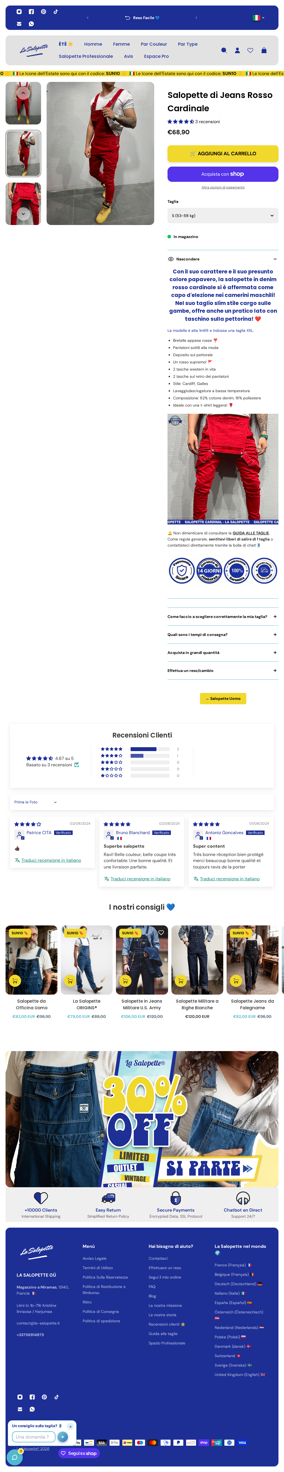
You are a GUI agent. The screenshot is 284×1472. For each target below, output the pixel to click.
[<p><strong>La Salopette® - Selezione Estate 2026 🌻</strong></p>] (161, 18)
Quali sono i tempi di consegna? (198, 634)
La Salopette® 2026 (33, 1448)
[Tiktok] (56, 12)
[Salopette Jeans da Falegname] (252, 960)
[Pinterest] (43, 12)
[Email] (19, 24)
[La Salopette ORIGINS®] (87, 960)
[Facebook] (31, 12)
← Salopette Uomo (223, 698)
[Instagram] (19, 12)
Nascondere (187, 259)
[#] (142, 1119)
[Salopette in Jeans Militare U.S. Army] (142, 960)
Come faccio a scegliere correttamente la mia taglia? (217, 616)
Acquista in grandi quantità (193, 652)
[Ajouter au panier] (15, 981)
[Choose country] (258, 18)
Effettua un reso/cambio (191, 670)
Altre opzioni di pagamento (223, 187)
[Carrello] (264, 50)
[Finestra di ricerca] (224, 50)
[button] (181, 122)
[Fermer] (87, 1331)
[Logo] (33, 50)
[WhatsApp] (31, 24)
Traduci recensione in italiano (51, 860)
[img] (27, 824)
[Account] (237, 50)
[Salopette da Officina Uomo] (31, 960)
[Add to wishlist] (50, 932)
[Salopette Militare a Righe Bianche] (197, 960)
